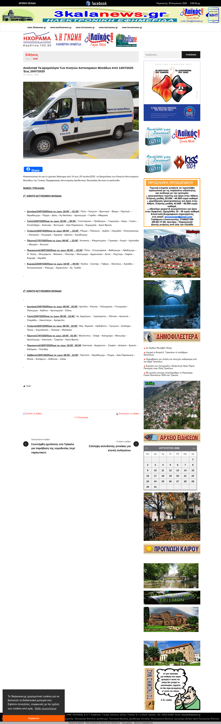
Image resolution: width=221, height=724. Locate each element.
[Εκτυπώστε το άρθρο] (117, 413)
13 (177, 470)
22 (193, 476)
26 (170, 481)
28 (185, 481)
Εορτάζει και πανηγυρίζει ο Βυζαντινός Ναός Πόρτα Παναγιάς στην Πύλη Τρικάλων (169, 367)
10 (155, 470)
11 (163, 470)
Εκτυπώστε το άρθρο (129, 413)
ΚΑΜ (35, 59)
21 (185, 476)
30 (147, 487)
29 (193, 481)
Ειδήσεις (32, 54)
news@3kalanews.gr (190, 714)
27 (177, 481)
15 (193, 470)
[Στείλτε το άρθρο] (24, 413)
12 (170, 470)
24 (155, 481)
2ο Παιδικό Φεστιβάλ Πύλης (159, 348)
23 (147, 481)
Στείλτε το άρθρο (34, 413)
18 (163, 476)
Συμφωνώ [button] (33, 718)
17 (155, 476)
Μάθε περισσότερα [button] (45, 708)
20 (177, 476)
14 (185, 470)
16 (147, 476)
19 (170, 476)
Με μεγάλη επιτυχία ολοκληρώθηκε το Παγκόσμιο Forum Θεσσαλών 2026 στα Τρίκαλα (168, 374)
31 (155, 487)
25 (163, 481)
